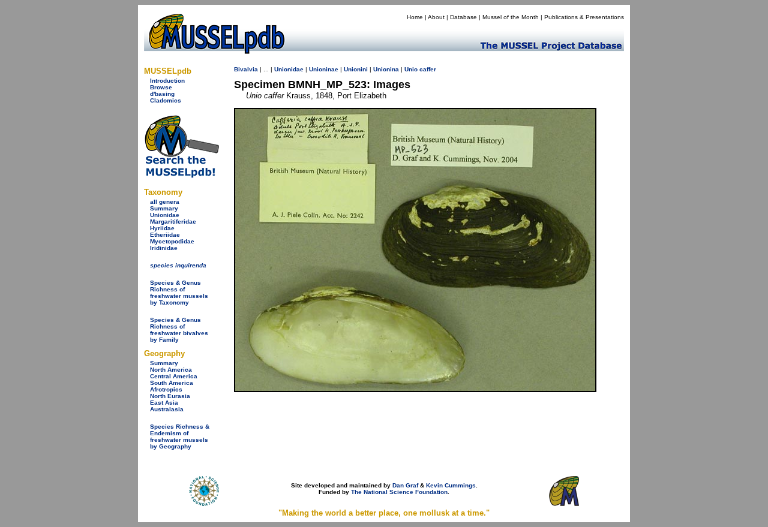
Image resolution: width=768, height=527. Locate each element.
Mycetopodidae (172, 241)
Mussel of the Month (510, 17)
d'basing (162, 94)
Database (463, 17)
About (436, 17)
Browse (161, 87)
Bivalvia (246, 69)
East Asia (164, 402)
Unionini (356, 69)
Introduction (167, 80)
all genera (164, 201)
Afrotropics (166, 389)
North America (171, 369)
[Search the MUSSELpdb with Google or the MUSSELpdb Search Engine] (181, 175)
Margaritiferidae (173, 221)
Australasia (167, 409)
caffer (427, 69)
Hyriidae (162, 228)
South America (171, 383)
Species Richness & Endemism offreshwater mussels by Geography (179, 436)
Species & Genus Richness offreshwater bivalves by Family (179, 330)
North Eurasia (170, 396)
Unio (411, 69)
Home (415, 17)
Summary (164, 208)
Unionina (386, 69)
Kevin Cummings (451, 485)
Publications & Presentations (584, 17)
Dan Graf (405, 485)
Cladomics (165, 100)
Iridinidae (164, 248)
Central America (173, 376)
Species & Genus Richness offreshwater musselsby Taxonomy (179, 292)
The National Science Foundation (399, 492)
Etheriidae (165, 234)
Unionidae (164, 215)
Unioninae (323, 69)
